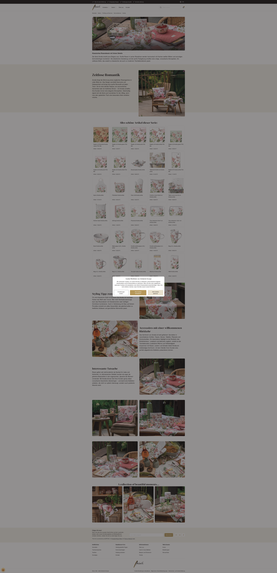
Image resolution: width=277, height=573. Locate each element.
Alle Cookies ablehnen (155, 292)
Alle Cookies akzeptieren (138, 292)
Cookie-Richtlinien (150, 287)
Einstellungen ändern (121, 292)
